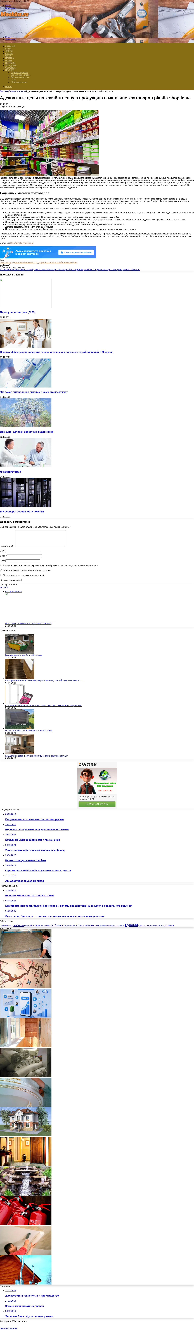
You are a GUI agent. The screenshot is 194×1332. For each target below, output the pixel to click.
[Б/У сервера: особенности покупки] (25, 506)
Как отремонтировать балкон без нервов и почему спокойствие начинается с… (44, 680)
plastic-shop (5, 262)
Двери (9, 51)
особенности (58, 925)
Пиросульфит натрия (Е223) (17, 312)
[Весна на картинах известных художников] (25, 427)
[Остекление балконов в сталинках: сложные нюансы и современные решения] (19, 703)
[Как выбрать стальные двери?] (25, 1165)
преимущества (112, 925)
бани (2, 925)
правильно (103, 925)
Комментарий (7, 546)
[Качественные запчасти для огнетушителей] (25, 1224)
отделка (69, 925)
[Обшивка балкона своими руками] (25, 1047)
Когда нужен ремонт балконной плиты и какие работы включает (36, 756)
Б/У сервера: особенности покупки (22, 511)
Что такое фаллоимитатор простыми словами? (28, 623)
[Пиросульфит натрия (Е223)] (25, 307)
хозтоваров (50, 262)
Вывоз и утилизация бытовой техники (23, 655)
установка (169, 925)
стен (147, 925)
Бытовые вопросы (20, 77)
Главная (4, 91)
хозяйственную (64, 262)
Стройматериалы (19, 72)
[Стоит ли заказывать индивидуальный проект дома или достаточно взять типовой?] (25, 1135)
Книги (13, 80)
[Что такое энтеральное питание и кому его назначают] (25, 387)
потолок (95, 925)
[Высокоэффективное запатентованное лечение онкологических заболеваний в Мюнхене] (25, 347)
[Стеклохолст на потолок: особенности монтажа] (25, 1254)
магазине (28, 262)
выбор (10, 925)
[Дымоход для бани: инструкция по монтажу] (25, 1284)
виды (6, 925)
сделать (141, 925)
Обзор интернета (19, 82)
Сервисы (10, 68)
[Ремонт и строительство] (15, 32)
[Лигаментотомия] (25, 466)
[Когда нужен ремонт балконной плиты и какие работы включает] (19, 753)
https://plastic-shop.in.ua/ (21, 243)
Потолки (10, 63)
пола (82, 925)
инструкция (35, 925)
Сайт (2, 561)
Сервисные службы (20, 75)
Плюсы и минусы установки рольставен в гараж (28, 731)
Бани (8, 49)
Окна (8, 56)
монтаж (43, 925)
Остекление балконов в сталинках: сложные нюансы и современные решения (43, 705)
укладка (153, 925)
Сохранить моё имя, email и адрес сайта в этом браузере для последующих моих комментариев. (50, 566)
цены (74, 262)
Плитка (9, 58)
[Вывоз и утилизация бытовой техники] (19, 653)
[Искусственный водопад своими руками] (25, 1195)
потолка (88, 925)
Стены (9, 53)
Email (3, 556)
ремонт (122, 925)
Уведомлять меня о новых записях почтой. (24, 575)
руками (131, 924)
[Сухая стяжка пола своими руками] (25, 958)
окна (48, 925)
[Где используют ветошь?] (25, 1076)
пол (77, 925)
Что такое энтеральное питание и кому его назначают (34, 392)
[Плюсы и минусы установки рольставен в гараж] (19, 728)
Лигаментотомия (10, 471)
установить (160, 925)
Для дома (10, 65)
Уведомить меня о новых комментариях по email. (27, 570)
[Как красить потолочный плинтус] (25, 1106)
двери (26, 925)
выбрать (18, 925)
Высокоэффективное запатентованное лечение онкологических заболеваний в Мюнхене (56, 352)
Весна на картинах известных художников (26, 431)
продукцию (39, 262)
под (74, 925)
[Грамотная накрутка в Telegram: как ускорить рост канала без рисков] (25, 1017)
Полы (8, 61)
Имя (3, 551)
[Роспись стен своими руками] (25, 987)
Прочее (9, 70)
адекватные (18, 262)
